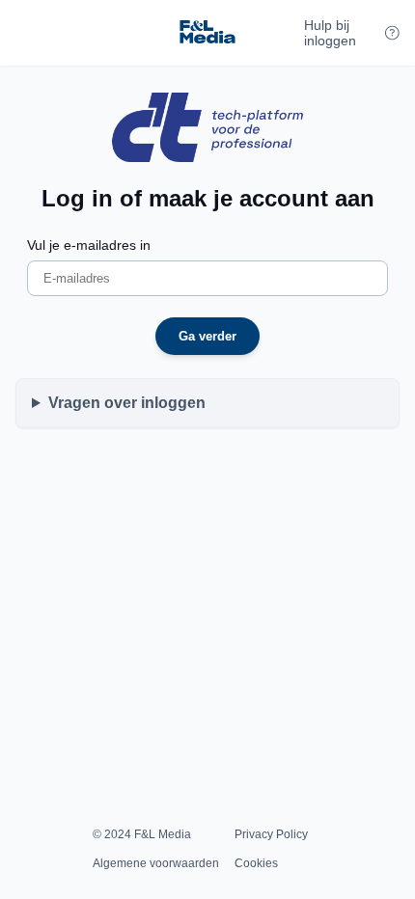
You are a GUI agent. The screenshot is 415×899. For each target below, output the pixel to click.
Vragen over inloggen (127, 403)
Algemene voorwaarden (156, 863)
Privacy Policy (271, 834)
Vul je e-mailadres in (89, 245)
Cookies (256, 863)
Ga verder (207, 336)
